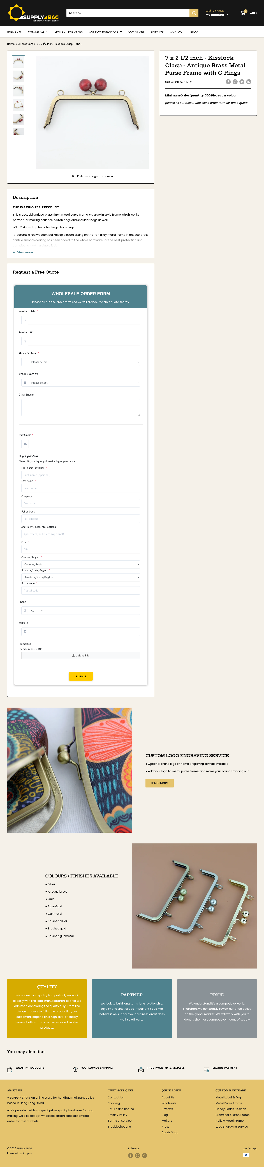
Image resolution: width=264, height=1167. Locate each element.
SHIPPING (157, 32)
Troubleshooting (119, 1127)
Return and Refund (121, 1109)
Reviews (167, 1109)
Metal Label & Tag (228, 1097)
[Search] (193, 13)
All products (25, 44)
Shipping (114, 1103)
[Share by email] (248, 81)
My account (215, 15)
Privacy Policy (117, 1115)
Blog (165, 1115)
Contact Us (116, 1097)
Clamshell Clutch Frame (233, 1115)
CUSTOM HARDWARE (103, 32)
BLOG (194, 32)
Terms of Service (120, 1121)
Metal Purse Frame (229, 1103)
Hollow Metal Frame (230, 1121)
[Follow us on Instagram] (137, 1155)
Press (165, 1127)
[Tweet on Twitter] (241, 81)
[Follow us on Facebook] (130, 1155)
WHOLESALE (36, 32)
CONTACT (177, 32)
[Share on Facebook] (228, 81)
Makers (167, 1121)
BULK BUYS (14, 32)
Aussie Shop (170, 1132)
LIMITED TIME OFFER (69, 32)
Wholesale (169, 1103)
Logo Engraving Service (232, 1127)
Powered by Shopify (19, 1153)
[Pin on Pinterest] (235, 81)
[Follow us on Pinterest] (144, 1155)
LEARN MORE (159, 783)
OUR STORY (136, 32)
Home (11, 44)
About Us (168, 1097)
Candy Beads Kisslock (231, 1109)
